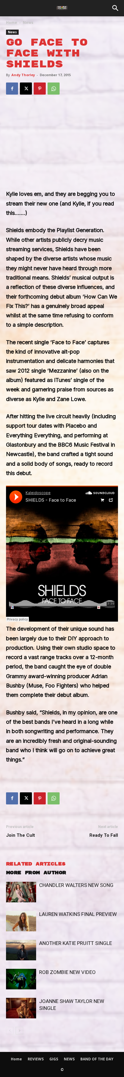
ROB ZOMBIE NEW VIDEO (67, 972)
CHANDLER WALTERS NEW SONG (76, 885)
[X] (26, 88)
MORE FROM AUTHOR (36, 873)
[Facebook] (12, 88)
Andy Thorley (23, 75)
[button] (115, 8)
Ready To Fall (103, 835)
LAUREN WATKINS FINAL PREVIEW (78, 914)
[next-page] (19, 1030)
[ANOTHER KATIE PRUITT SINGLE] (21, 950)
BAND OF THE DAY (96, 1059)
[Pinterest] (40, 88)
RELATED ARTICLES (35, 864)
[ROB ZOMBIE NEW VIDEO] (21, 979)
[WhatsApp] (54, 88)
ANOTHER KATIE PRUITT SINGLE (75, 943)
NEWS (69, 1059)
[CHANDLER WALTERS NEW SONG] (21, 892)
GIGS (53, 1059)
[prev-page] (10, 1030)
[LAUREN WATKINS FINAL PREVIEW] (21, 921)
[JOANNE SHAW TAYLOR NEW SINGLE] (21, 1008)
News (28, 22)
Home (11, 22)
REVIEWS (36, 1059)
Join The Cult (20, 835)
